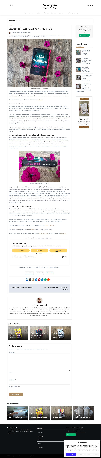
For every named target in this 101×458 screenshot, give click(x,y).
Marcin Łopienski (16, 32)
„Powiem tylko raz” (49, 225)
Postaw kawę (84, 35)
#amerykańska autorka (15, 35)
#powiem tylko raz (42, 35)
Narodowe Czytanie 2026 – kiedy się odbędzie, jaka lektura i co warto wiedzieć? (17, 418)
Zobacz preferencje (93, 454)
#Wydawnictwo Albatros (41, 36)
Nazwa (11, 373)
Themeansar (35, 455)
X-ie (47, 233)
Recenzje (60, 13)
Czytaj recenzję (84, 127)
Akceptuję (70, 454)
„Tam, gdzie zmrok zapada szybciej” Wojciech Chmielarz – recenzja (18, 334)
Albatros (40, 100)
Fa (40, 233)
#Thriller (25, 36)
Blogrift (30, 455)
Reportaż (55, 413)
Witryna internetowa (14, 386)
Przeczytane (50, 5)
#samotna (60, 35)
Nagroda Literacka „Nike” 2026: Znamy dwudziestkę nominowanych (83, 418)
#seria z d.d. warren (18, 36)
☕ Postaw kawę (71, 434)
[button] (98, 442)
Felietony (39, 13)
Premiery (46, 13)
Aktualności (32, 13)
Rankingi (53, 13)
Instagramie (63, 233)
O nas (25, 13)
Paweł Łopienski (16, 335)
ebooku (43, 233)
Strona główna (12, 20)
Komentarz (12, 352)
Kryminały (11, 25)
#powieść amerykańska (52, 35)
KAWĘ (32, 229)
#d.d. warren (23, 35)
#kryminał (29, 35)
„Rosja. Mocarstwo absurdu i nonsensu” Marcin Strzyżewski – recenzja (61, 418)
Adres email (12, 379)
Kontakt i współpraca (71, 13)
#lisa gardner (34, 35)
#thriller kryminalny (31, 36)
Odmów (81, 454)
